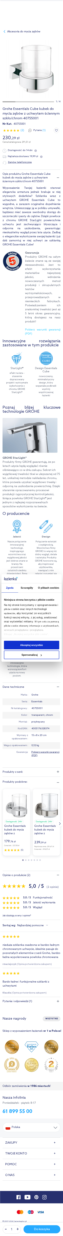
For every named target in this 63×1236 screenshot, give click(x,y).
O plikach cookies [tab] (48, 587)
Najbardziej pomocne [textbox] (30, 925)
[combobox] (33, 926)
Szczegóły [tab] (27, 587)
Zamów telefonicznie (20, 162)
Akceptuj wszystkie (31, 645)
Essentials (36, 701)
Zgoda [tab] (10, 587)
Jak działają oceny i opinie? (17, 916)
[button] (9, 101)
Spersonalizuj (30, 654)
